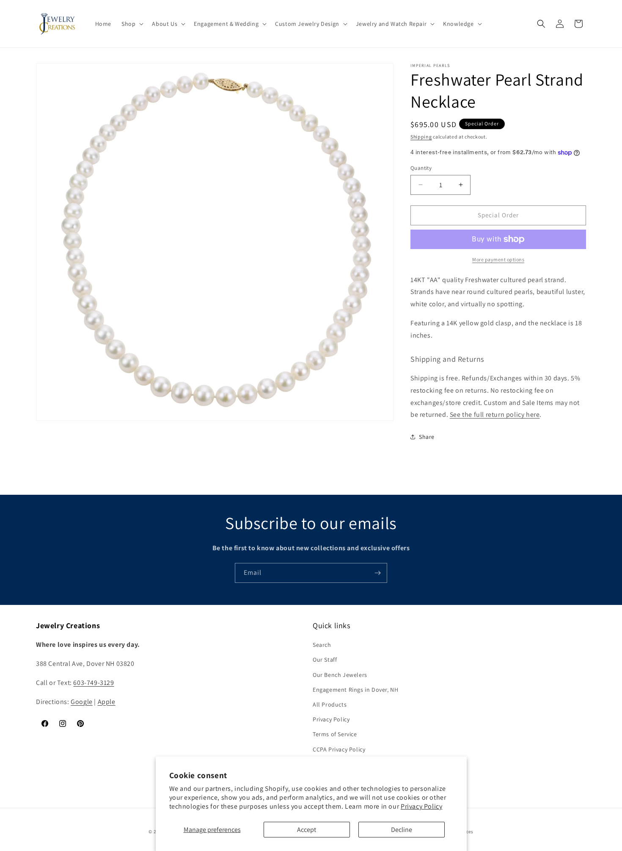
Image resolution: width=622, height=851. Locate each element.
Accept (306, 829)
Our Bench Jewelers (340, 675)
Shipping (421, 136)
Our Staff (325, 659)
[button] (131, 24)
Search (322, 645)
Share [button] (427, 437)
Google (82, 701)
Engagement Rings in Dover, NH (355, 689)
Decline (401, 829)
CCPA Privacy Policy (339, 749)
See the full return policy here (495, 414)
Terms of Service (335, 734)
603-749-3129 (93, 682)
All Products (330, 704)
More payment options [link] (498, 259)
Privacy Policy (421, 806)
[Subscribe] (377, 573)
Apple (107, 701)
